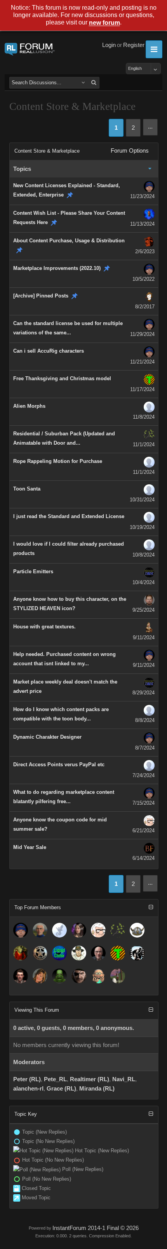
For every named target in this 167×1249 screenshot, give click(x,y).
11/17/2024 (142, 389)
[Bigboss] (78, 976)
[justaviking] (137, 930)
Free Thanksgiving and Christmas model (62, 378)
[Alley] (40, 976)
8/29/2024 (143, 693)
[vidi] (78, 930)
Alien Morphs (29, 406)
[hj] (98, 976)
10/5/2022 (143, 279)
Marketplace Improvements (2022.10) (57, 268)
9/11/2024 (144, 637)
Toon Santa (26, 489)
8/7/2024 (145, 748)
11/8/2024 (144, 417)
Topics (22, 169)
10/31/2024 (142, 500)
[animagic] (40, 930)
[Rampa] (117, 930)
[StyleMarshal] (40, 953)
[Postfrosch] (20, 953)
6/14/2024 (143, 858)
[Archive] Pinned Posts (40, 296)
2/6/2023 (145, 251)
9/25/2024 (143, 610)
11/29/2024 (142, 334)
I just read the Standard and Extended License (68, 516)
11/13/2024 (142, 224)
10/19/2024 (142, 527)
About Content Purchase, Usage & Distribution (69, 241)
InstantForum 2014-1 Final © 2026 (95, 1228)
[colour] (78, 953)
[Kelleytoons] (98, 930)
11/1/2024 (144, 444)
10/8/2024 (143, 555)
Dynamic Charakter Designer (47, 737)
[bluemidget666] (59, 976)
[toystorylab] (117, 953)
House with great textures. (44, 627)
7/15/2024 (143, 803)
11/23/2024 (142, 196)
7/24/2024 (143, 775)
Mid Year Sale (29, 847)
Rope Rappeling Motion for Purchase (57, 461)
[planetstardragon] (59, 930)
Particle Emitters (33, 571)
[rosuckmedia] (20, 976)
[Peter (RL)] (20, 930)
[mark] (137, 953)
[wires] (59, 953)
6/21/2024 (143, 830)
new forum (104, 23)
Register (133, 45)
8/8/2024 (145, 720)
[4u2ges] (98, 953)
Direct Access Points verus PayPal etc (58, 764)
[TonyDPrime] (117, 976)
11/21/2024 (142, 362)
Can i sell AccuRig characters (48, 351)
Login (109, 45)
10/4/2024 (143, 582)
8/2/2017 (145, 307)
